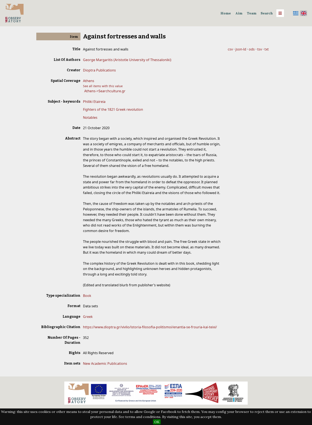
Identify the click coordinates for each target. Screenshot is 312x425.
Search (267, 13)
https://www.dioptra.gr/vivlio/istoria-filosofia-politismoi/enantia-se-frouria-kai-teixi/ (150, 327)
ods (252, 49)
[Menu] (280, 13)
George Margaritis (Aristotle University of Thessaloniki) (127, 59)
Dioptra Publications (99, 70)
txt (266, 49)
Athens (88, 80)
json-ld (240, 49)
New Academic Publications (105, 363)
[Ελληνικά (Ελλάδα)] (296, 13)
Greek (88, 316)
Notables (90, 117)
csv (230, 49)
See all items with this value (103, 86)
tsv (259, 49)
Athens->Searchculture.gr (104, 91)
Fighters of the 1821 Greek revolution (113, 109)
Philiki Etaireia (94, 101)
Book (87, 295)
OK (156, 422)
